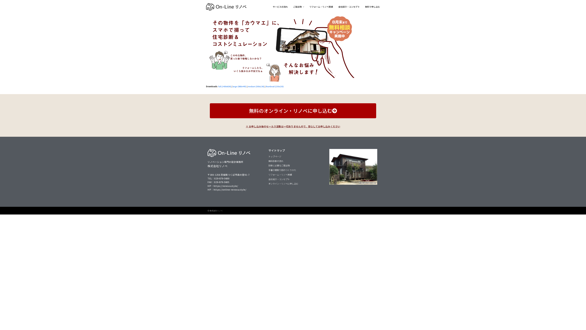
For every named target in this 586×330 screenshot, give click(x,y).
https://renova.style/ (225, 185)
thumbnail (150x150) (275, 86)
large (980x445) (239, 86)
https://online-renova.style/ (229, 189)
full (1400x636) (224, 86)
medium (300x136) (256, 86)
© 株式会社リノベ (215, 210)
